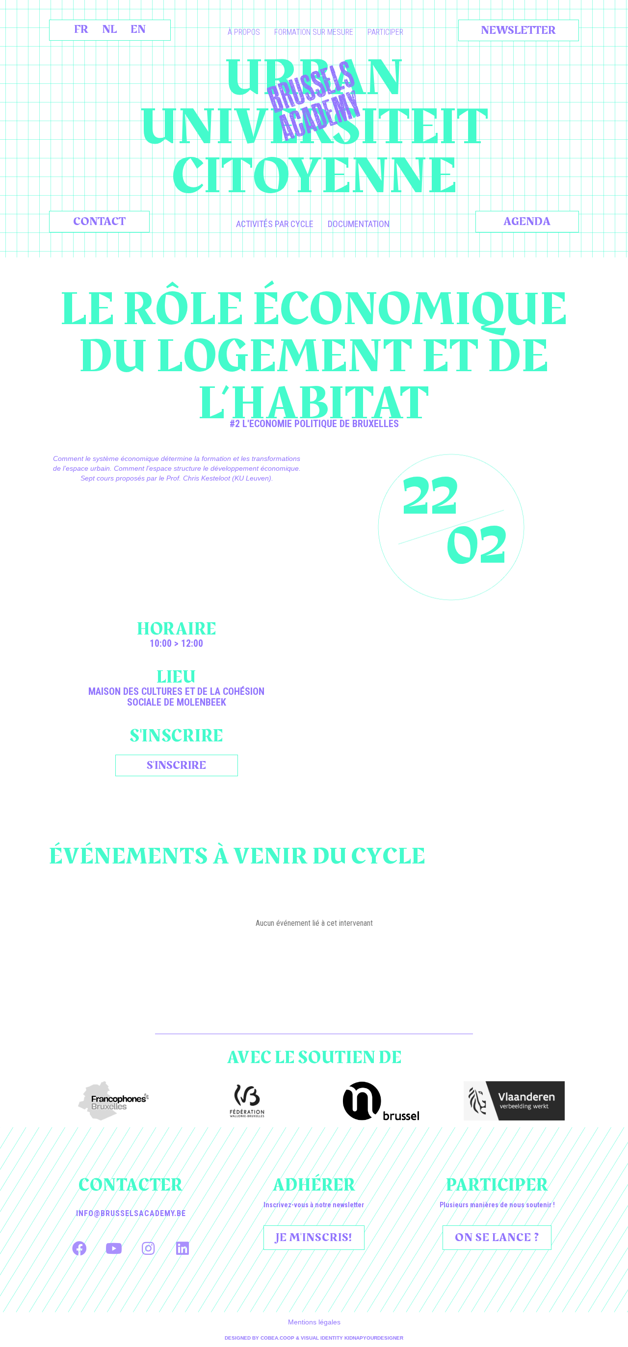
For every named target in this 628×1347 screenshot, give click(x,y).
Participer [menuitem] (385, 32)
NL (109, 29)
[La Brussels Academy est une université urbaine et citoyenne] (314, 101)
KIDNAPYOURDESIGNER (373, 1338)
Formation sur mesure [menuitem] (313, 32)
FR (81, 29)
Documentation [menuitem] (359, 224)
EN (138, 29)
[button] (79, 1248)
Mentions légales (314, 1322)
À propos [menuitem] (244, 32)
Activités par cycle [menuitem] (275, 224)
